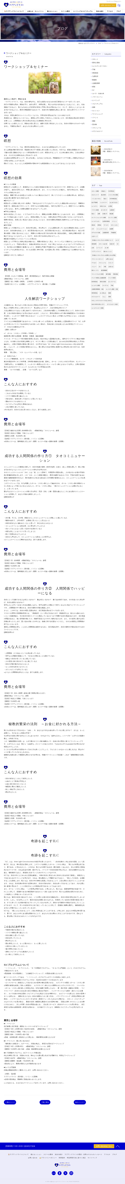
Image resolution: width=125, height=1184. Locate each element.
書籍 (93, 121)
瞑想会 (99, 225)
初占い (105, 198)
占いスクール (112, 281)
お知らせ (110, 266)
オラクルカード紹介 (112, 304)
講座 (93, 107)
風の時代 (103, 195)
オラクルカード (97, 131)
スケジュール (96, 128)
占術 (93, 248)
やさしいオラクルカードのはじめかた (102, 300)
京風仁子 (104, 214)
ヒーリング (96, 100)
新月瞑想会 (95, 281)
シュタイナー (103, 202)
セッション (96, 111)
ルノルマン (95, 206)
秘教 (109, 293)
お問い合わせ (109, 259)
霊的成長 (94, 244)
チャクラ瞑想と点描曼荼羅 (99, 278)
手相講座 (113, 232)
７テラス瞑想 (95, 210)
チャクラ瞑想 (112, 278)
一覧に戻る (45, 1102)
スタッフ (110, 263)
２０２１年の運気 (113, 195)
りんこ (104, 296)
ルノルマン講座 (96, 285)
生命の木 (112, 244)
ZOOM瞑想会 (113, 198)
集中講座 (108, 274)
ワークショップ (97, 114)
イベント (95, 117)
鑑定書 (111, 214)
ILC (93, 90)
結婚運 (111, 229)
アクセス (94, 263)
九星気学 (95, 76)
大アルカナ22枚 (96, 232)
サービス (106, 225)
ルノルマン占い (96, 221)
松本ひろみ (103, 206)
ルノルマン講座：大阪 (112, 289)
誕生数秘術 (104, 270)
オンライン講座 (112, 217)
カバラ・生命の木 (98, 93)
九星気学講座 (106, 221)
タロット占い (114, 225)
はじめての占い (114, 202)
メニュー (94, 266)
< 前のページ (10, 1102)
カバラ (117, 240)
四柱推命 (95, 73)
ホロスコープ (95, 195)
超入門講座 (95, 202)
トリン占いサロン (96, 198)
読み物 (94, 124)
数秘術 (94, 80)
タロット (95, 59)
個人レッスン (95, 270)
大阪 (105, 266)
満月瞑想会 (95, 293)
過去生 (93, 225)
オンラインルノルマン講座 (99, 217)
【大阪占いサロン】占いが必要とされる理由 (103, 255)
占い (100, 266)
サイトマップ (92, 1158)
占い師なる (103, 293)
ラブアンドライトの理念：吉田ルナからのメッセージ (83, 1154)
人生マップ (95, 236)
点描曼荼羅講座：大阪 (98, 289)
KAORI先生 (111, 191)
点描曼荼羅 (96, 83)
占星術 (110, 206)
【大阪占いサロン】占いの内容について (102, 240)
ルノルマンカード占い (99, 66)
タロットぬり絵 (103, 244)
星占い (93, 214)
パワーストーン (97, 97)
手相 (93, 69)
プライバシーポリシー (98, 259)
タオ (93, 229)
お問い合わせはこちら (108, 5)
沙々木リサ (104, 210)
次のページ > (79, 1102)
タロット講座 (95, 191)
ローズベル (105, 285)
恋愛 (99, 214)
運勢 (109, 296)
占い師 (106, 248)
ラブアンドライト (96, 251)
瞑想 (93, 87)
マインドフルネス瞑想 (98, 274)
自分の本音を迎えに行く (98, 304)
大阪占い (103, 191)
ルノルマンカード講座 (98, 308)
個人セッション (108, 251)
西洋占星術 (96, 63)
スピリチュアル (97, 104)
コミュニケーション (101, 229)
